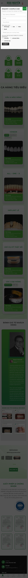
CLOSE (24, 8)
